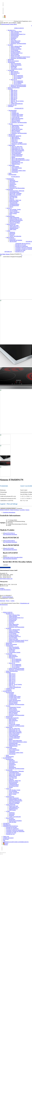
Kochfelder (22, 509)
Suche (19, 22)
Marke (4, 254)
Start (1, 254)
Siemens (8, 254)
